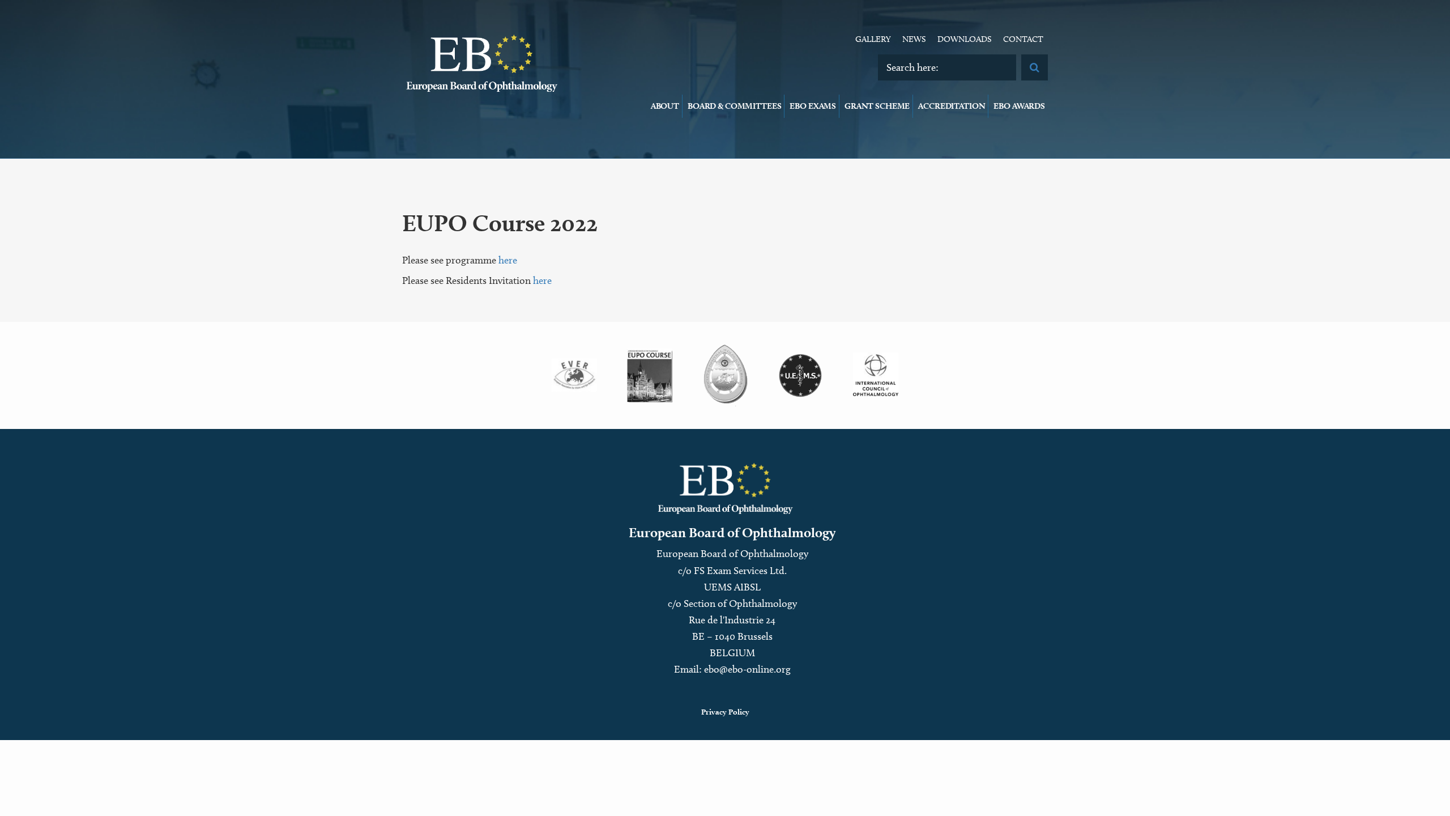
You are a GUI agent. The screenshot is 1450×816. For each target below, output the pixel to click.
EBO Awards (1019, 106)
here (507, 260)
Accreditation (951, 106)
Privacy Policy (725, 711)
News (914, 39)
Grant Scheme (877, 106)
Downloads (964, 39)
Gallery (873, 39)
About (665, 106)
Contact (1023, 39)
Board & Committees (734, 106)
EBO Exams (813, 106)
